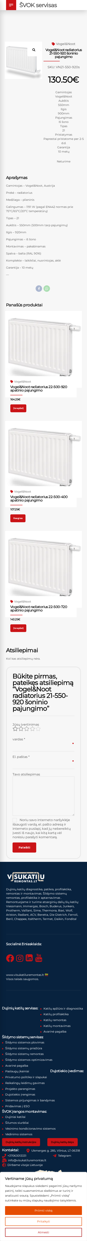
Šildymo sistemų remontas (24, 1054)
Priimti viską (43, 1210)
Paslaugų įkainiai (17, 1071)
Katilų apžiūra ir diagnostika (63, 1008)
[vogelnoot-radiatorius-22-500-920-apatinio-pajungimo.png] (43, 349)
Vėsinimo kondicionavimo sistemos (30, 1128)
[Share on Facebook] (39, 288)
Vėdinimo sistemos (18, 1134)
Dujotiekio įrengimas (20, 1094)
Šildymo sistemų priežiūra (23, 1048)
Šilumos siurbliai (17, 1123)
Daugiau (18, 518)
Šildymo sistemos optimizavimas (28, 1060)
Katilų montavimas (57, 1026)
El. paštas (21, 757)
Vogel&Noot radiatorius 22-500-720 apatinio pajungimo (38, 608)
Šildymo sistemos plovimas (24, 1042)
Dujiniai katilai (15, 1117)
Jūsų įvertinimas (26, 724)
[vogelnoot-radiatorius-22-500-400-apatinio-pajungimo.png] (43, 459)
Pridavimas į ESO (17, 1106)
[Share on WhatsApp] (47, 288)
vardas (19, 739)
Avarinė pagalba (55, 1031)
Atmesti (43, 1232)
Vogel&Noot (65, 44)
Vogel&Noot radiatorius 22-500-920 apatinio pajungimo (38, 388)
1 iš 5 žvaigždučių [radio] (15, 729)
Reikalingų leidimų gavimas (25, 1083)
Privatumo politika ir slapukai (26, 1077)
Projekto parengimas (20, 1089)
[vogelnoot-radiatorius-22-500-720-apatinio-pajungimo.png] (43, 569)
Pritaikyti (43, 1221)
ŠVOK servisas (38, 5)
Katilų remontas (55, 1020)
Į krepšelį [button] (18, 408)
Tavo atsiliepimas (26, 774)
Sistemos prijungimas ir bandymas (30, 1100)
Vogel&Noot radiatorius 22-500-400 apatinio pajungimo (38, 498)
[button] (36, 48)
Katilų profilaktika (56, 1014)
